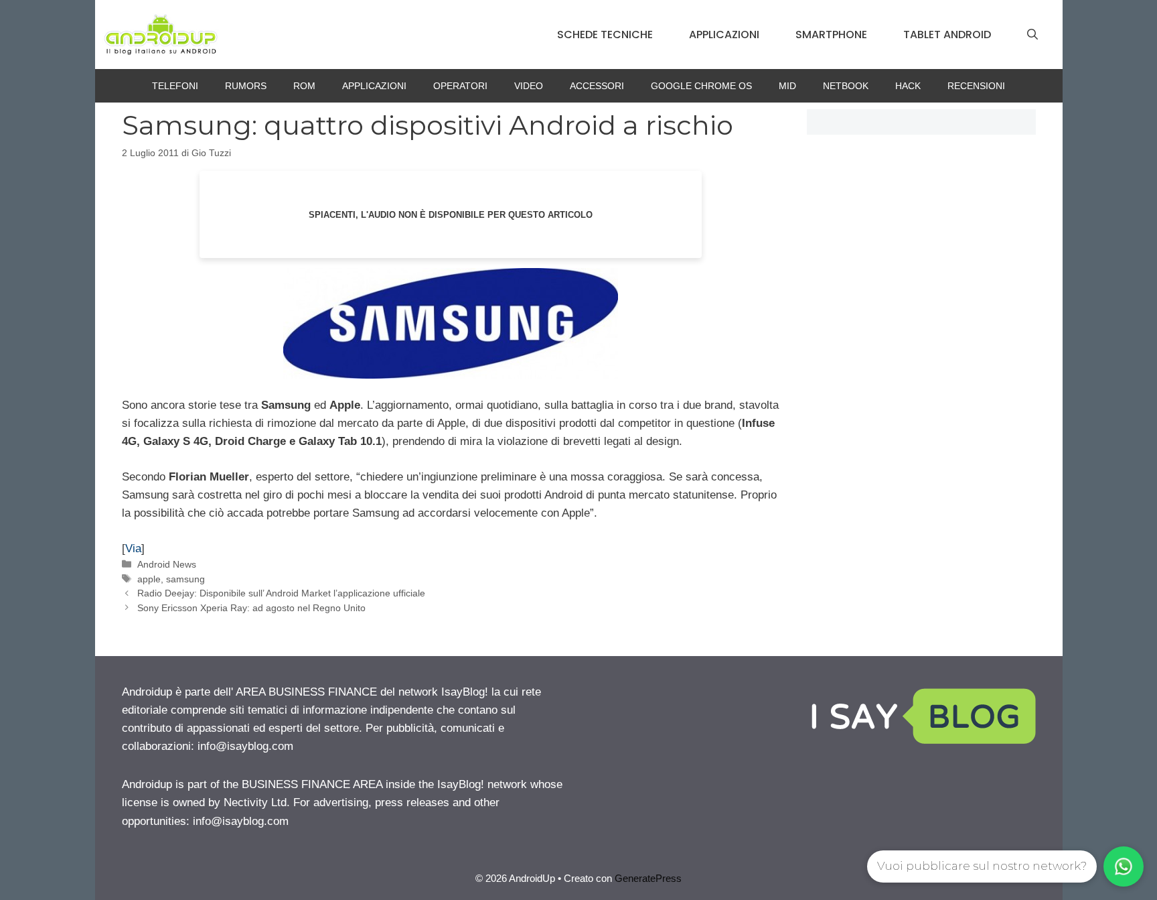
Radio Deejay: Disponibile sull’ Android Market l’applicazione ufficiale (281, 593)
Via (133, 548)
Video (528, 85)
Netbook (845, 85)
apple (149, 579)
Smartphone (831, 34)
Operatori (460, 85)
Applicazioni (724, 34)
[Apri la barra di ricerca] (1032, 35)
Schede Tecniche (605, 34)
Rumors (245, 85)
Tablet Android (947, 34)
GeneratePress (648, 878)
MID (787, 85)
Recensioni (976, 85)
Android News (166, 564)
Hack (908, 85)
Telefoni (175, 85)
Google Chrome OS (701, 85)
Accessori (597, 85)
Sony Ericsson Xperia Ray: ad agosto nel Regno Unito (251, 607)
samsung (185, 579)
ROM (304, 85)
